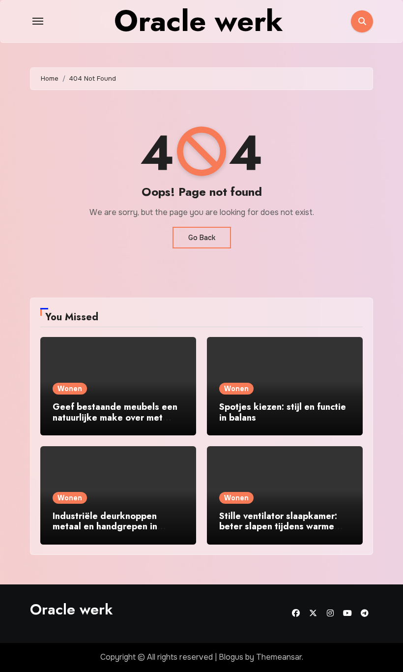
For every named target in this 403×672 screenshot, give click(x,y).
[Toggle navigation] (38, 21)
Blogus (231, 657)
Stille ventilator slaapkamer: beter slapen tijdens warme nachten (278, 527)
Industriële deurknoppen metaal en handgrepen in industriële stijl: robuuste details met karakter (105, 532)
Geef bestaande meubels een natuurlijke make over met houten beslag (115, 417)
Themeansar (279, 657)
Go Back (201, 237)
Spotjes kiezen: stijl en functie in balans (282, 412)
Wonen (70, 388)
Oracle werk (71, 609)
